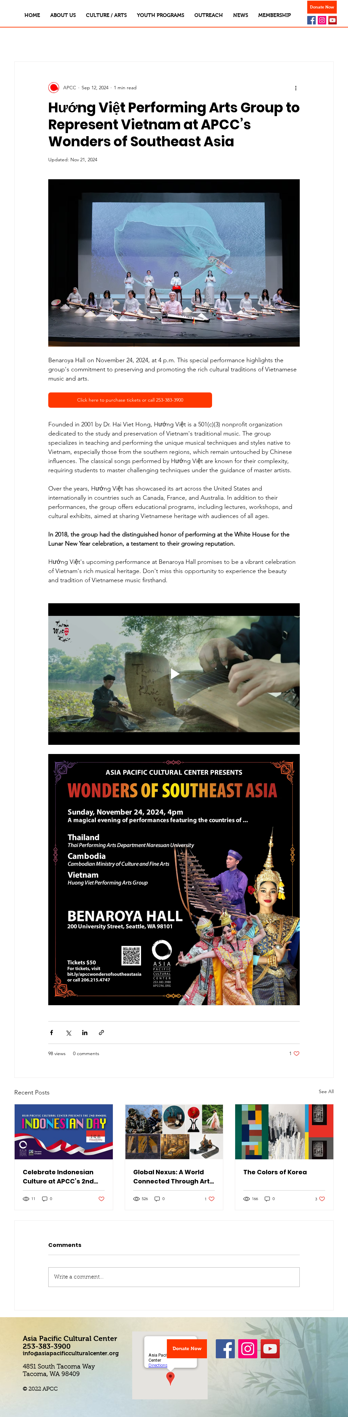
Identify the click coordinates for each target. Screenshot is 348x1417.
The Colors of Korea (275, 1172)
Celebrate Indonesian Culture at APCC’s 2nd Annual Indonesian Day (60, 1177)
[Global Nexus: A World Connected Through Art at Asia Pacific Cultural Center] (174, 1131)
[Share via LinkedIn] (85, 1032)
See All (326, 1091)
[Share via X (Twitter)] (68, 1032)
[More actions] (296, 88)
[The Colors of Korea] (284, 1131)
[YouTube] (332, 20)
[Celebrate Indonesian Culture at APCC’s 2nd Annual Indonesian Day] (64, 1131)
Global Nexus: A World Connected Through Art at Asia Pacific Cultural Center (171, 1177)
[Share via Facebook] (51, 1032)
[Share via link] (101, 1032)
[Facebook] (311, 20)
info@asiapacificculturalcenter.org (71, 1353)
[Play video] (174, 673)
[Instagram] (322, 20)
